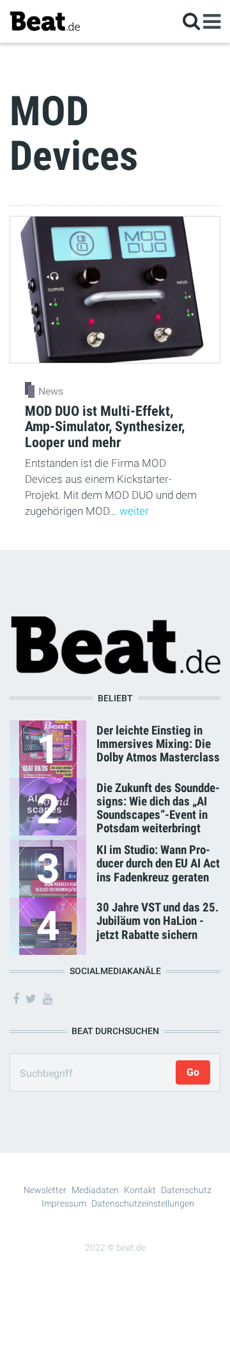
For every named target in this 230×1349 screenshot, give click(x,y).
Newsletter (45, 1190)
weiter (134, 511)
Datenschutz (186, 1190)
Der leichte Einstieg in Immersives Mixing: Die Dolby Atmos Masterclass (158, 744)
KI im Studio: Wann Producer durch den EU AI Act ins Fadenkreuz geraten (158, 863)
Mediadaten (95, 1190)
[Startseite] (45, 21)
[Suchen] (191, 20)
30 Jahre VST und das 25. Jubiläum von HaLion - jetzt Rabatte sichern (157, 920)
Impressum (64, 1203)
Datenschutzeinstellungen (142, 1203)
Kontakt (140, 1190)
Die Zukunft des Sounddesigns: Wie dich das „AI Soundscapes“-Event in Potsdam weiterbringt (158, 808)
